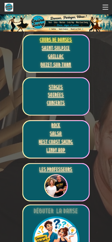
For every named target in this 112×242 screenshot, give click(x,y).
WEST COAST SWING (56, 142)
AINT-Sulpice (57, 48)
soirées (56, 95)
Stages (56, 87)
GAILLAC (56, 57)
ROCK (55, 126)
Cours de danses (56, 40)
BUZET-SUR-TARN (56, 65)
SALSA (56, 134)
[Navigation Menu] (105, 7)
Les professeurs (56, 170)
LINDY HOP (56, 151)
